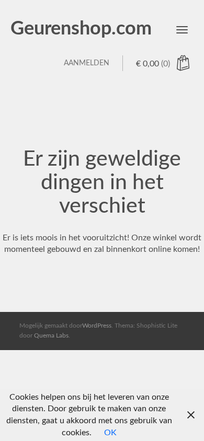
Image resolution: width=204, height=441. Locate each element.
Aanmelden (86, 63)
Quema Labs (51, 335)
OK (110, 432)
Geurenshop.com (81, 28)
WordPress (96, 325)
